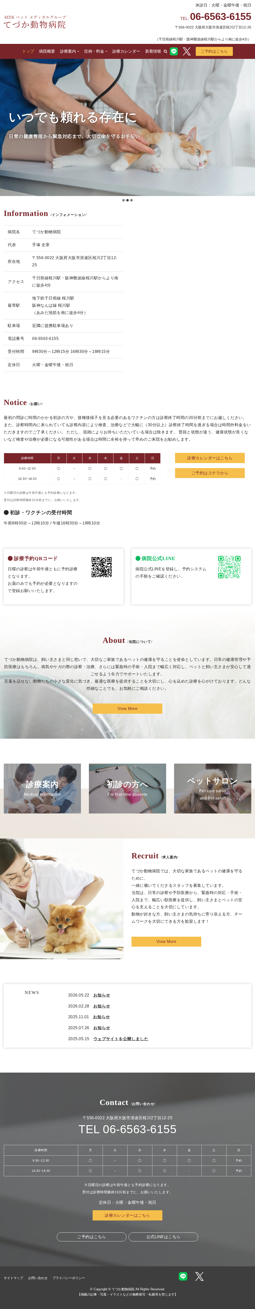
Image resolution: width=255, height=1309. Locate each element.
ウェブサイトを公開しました (120, 1039)
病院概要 (47, 51)
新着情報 (153, 51)
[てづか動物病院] (35, 21)
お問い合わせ (38, 1278)
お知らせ (101, 995)
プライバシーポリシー (69, 1278)
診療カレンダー (126, 51)
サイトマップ (13, 1278)
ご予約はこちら (214, 51)
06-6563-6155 (220, 16)
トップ (28, 51)
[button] (165, 51)
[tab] (123, 200)
